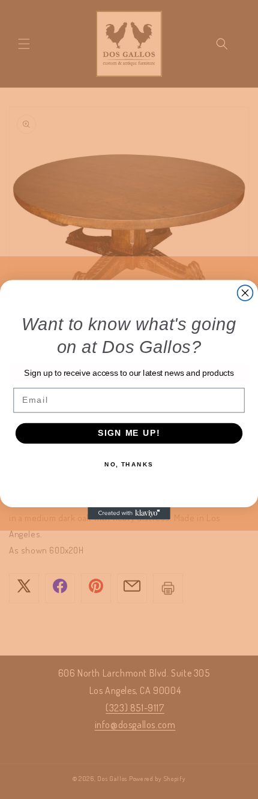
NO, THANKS (129, 464)
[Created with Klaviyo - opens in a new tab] (129, 513)
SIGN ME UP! (129, 433)
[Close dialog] (245, 293)
